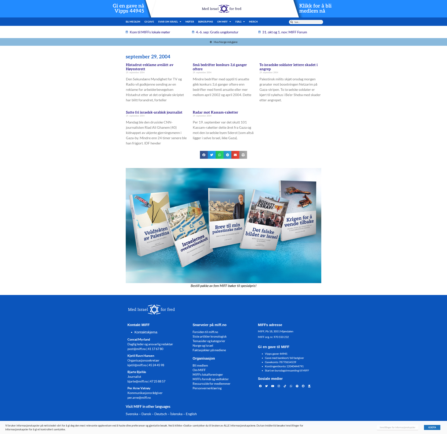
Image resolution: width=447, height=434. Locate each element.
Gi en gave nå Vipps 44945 (128, 8)
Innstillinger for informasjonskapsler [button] (397, 427)
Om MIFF (199, 370)
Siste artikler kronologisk (210, 336)
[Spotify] (297, 386)
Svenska (132, 414)
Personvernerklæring (207, 388)
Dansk (146, 414)
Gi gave (149, 21)
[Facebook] (260, 386)
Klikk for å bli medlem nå (315, 8)
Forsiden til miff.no (205, 332)
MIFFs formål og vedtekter (211, 379)
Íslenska (176, 414)
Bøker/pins (205, 21)
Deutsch (160, 414)
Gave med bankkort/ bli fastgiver (284, 357)
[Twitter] (266, 386)
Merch (253, 21)
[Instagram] (278, 386)
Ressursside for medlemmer (211, 383)
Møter (189, 21)
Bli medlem (133, 21)
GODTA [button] (432, 427)
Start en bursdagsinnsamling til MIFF (287, 370)
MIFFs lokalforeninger (208, 374)
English (191, 414)
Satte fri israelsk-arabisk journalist (154, 112)
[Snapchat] (303, 386)
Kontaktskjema (145, 332)
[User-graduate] (309, 386)
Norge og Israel (203, 345)
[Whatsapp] (291, 386)
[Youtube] (272, 386)
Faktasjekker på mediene (209, 350)
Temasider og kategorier (209, 341)
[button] (204, 155)
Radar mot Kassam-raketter (215, 112)
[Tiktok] (285, 386)
